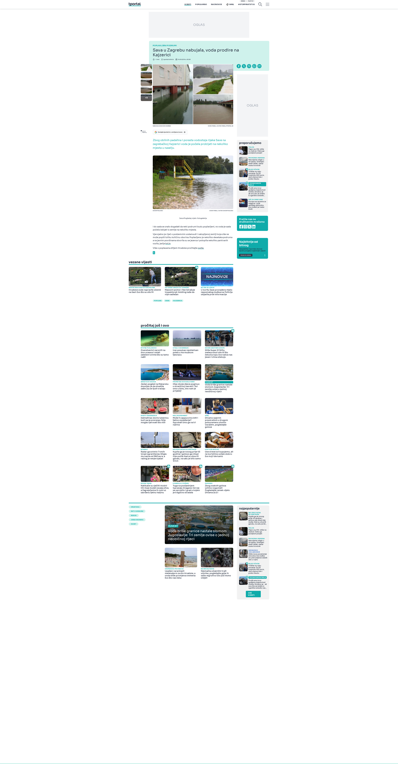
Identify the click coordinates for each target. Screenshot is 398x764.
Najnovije (216, 4)
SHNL (231, 4)
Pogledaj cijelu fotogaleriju (195, 218)
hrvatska (135, 507)
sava (167, 301)
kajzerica (177, 301)
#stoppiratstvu (246, 4)
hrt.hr (168, 243)
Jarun (181, 218)
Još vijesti (251, 594)
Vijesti (187, 4)
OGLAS (199, 25)
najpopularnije (249, 508)
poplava (157, 301)
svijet (133, 524)
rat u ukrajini (137, 511)
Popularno (201, 4)
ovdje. (201, 248)
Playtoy (250, 1)
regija (134, 515)
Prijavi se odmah (245, 255)
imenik (243, 1)
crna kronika (137, 520)
